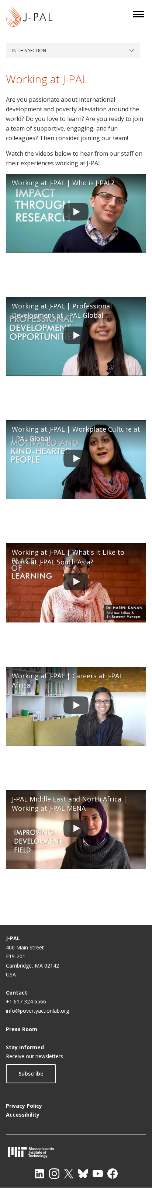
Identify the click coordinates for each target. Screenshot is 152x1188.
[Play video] (76, 213)
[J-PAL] (29, 18)
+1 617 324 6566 (26, 1001)
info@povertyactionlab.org (37, 1010)
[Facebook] (112, 1173)
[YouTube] (98, 1173)
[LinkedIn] (39, 1173)
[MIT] (76, 1152)
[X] (68, 1173)
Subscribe (30, 1073)
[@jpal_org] (54, 1173)
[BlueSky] (83, 1173)
